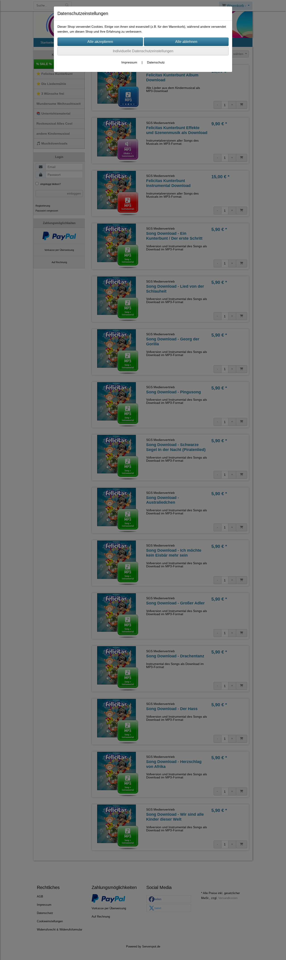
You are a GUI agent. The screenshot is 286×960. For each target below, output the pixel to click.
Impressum (129, 62)
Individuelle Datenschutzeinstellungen (143, 51)
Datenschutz (156, 62)
